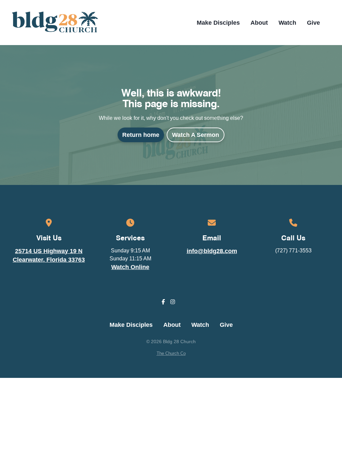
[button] (331, 22)
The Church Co (171, 353)
